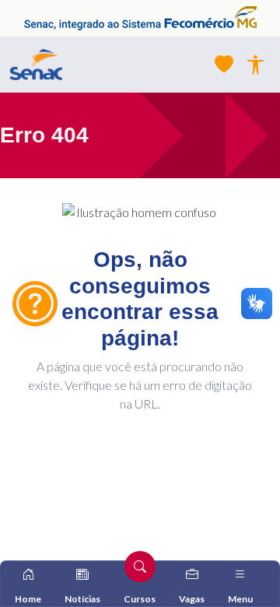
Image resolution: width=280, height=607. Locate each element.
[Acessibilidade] (255, 65)
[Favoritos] (224, 64)
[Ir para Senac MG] (35, 64)
